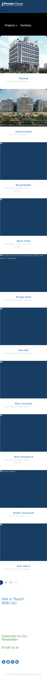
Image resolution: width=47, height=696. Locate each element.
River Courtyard (23, 403)
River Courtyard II (23, 457)
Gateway (23, 78)
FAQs (23, 681)
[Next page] (16, 582)
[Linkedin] (17, 662)
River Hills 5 (23, 566)
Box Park (23, 350)
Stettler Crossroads (23, 513)
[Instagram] (12, 662)
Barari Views (23, 241)
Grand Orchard (23, 131)
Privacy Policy (23, 685)
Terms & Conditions (23, 688)
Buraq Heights (23, 185)
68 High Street (23, 297)
